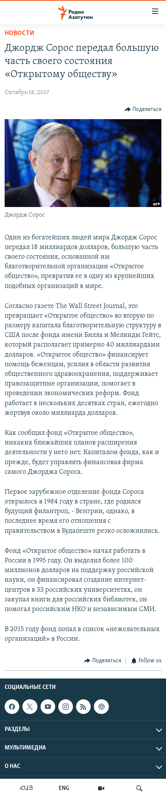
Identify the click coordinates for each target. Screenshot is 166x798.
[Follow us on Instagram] (65, 706)
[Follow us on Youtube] (48, 706)
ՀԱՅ (26, 788)
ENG (64, 788)
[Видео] (101, 788)
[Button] (143, 109)
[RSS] (83, 706)
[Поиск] (139, 788)
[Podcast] (101, 706)
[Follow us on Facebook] (12, 706)
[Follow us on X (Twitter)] (29, 706)
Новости (19, 33)
